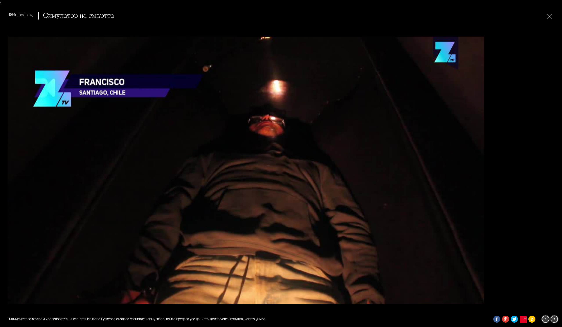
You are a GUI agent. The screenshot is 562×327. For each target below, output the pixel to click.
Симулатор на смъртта (78, 16)
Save (525, 318)
